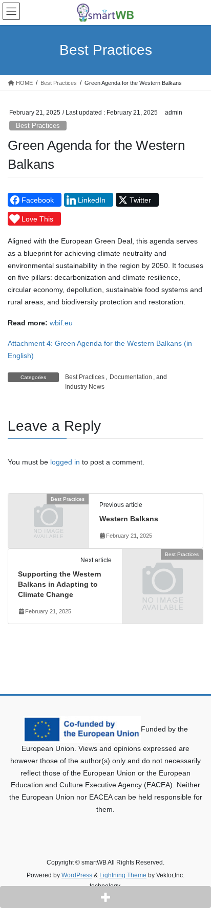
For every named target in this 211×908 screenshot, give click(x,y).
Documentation (131, 377)
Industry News (84, 386)
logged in (65, 462)
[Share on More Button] (105, 897)
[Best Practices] (48, 518)
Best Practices (38, 125)
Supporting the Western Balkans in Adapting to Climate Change (59, 584)
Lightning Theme (122, 875)
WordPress (76, 875)
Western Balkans (128, 519)
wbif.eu (61, 323)
